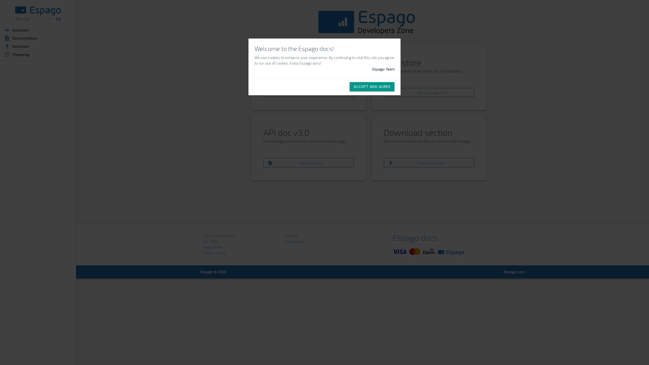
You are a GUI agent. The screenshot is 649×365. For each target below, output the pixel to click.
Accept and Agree (372, 86)
